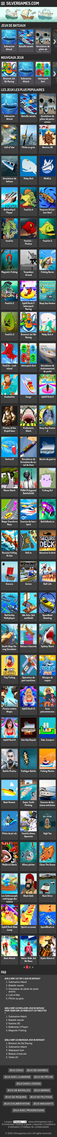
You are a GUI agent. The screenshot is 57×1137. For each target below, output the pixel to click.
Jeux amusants (43, 1103)
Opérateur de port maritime (28, 679)
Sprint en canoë (28, 926)
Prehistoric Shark (28, 429)
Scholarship (8, 1124)
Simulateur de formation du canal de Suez (28, 462)
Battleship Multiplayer (9, 616)
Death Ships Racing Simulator (9, 648)
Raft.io (28, 552)
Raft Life (47, 583)
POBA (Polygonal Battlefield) (28, 492)
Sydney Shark (47, 646)
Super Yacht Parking (28, 804)
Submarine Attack (9, 48)
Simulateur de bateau (9, 180)
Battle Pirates (9, 771)
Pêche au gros (28, 147)
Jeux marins (42, 1090)
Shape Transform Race (9, 523)
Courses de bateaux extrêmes (47, 804)
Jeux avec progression (28, 1110)
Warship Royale (28, 739)
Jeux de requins (15, 1097)
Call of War (9, 147)
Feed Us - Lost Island (9, 367)
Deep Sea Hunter (47, 303)
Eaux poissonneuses (47, 710)
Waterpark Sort (43, 80)
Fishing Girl (47, 490)
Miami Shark (9, 490)
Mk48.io (47, 178)
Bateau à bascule (28, 646)
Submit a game (24, 1124)
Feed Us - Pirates (28, 242)
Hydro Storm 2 (47, 958)
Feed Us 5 (47, 240)
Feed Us (9, 240)
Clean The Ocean (47, 864)
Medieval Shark (9, 864)
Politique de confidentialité (35, 1127)
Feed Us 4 (28, 209)
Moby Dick (28, 178)
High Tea (47, 833)
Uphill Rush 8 (9, 739)
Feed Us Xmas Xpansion (28, 835)
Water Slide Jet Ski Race (28, 959)
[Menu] (3, 3)
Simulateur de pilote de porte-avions (43, 49)
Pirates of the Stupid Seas (9, 429)
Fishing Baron (47, 272)
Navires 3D (47, 147)
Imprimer (37, 1124)
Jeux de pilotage (41, 1097)
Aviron (28, 583)
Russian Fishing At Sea (9, 554)
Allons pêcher (28, 864)
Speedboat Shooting (47, 616)
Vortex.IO (9, 459)
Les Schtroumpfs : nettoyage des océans (9, 898)
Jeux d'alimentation (17, 1103)
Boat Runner (9, 802)
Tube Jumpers (47, 739)
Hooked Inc (9, 396)
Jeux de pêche (43, 1077)
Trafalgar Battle (28, 771)
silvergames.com (22, 3)
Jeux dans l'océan (28, 1083)
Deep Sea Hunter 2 (47, 429)
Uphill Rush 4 (47, 396)
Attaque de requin (47, 679)
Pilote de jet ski (9, 833)
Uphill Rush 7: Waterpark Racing (28, 306)
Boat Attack (9, 958)
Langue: (8, 1121)
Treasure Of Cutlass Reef (47, 211)
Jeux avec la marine (17, 1077)
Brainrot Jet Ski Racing (9, 80)
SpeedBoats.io (47, 926)
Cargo (28, 396)
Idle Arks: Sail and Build (28, 616)
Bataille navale (26, 46)
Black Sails (28, 895)
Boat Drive (47, 895)
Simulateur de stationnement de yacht (47, 368)
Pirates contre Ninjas (9, 710)
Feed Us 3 (9, 334)
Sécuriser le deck (47, 552)
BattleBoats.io (47, 521)
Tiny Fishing (9, 677)
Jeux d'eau (16, 1070)
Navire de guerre (47, 459)
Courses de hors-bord (28, 523)
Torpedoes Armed (28, 273)
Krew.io (9, 583)
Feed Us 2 (9, 303)
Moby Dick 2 (47, 334)
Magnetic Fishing (9, 272)
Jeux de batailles (18, 1090)
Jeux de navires (37, 1070)
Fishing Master (47, 771)
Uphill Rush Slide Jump (9, 928)
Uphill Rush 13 (28, 708)
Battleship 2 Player (9, 211)
